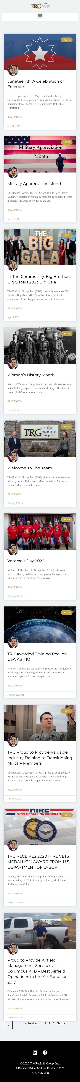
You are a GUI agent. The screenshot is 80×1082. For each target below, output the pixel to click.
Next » (61, 1023)
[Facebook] (45, 1052)
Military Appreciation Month (35, 183)
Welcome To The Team (29, 468)
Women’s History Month (31, 375)
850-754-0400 (40, 1073)
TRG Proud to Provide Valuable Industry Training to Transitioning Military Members (39, 758)
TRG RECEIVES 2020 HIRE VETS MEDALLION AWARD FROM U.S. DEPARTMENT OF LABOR (38, 862)
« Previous (31, 1023)
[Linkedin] (35, 1052)
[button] (40, 16)
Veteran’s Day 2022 (25, 561)
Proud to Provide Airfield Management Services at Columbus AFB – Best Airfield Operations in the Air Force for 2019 (37, 971)
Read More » (14, 117)
